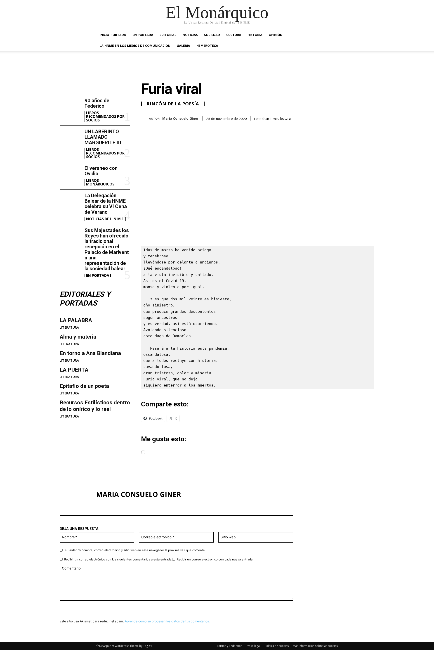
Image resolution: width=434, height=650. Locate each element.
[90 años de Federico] (70, 107)
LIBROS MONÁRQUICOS (100, 182)
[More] (369, 117)
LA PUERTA (74, 370)
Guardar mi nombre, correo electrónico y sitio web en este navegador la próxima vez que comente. (135, 550)
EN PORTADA (142, 35)
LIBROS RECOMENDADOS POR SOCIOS (105, 116)
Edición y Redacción (229, 646)
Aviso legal (253, 646)
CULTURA (233, 35)
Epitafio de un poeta (84, 386)
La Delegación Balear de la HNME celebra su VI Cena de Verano (106, 204)
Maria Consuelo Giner (180, 118)
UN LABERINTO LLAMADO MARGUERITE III (103, 137)
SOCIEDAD (212, 35)
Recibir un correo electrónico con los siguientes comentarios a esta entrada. (118, 559)
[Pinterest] (348, 117)
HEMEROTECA (207, 45)
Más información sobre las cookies (315, 646)
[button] (332, 35)
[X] (338, 117)
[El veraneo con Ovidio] (70, 175)
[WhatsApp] (358, 117)
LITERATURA (69, 327)
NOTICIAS (190, 35)
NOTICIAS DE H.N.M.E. (105, 219)
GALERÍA (183, 45)
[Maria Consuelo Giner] (145, 118)
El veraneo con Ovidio (101, 170)
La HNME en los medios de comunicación (134, 45)
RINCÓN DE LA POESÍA (172, 104)
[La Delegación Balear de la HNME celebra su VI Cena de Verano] (70, 202)
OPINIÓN (276, 35)
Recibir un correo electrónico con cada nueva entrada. (215, 559)
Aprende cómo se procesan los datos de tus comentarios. (167, 621)
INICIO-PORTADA (112, 35)
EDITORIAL (168, 35)
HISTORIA (255, 35)
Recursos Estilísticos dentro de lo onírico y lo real (95, 405)
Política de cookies (277, 646)
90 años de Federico (97, 103)
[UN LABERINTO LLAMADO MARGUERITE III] (70, 138)
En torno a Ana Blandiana (90, 353)
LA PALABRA (76, 320)
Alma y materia (78, 337)
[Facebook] (327, 117)
